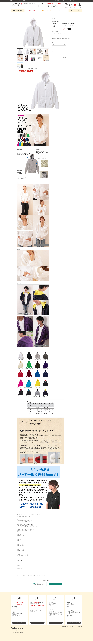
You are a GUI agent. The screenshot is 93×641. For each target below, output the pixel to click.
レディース (32, 10)
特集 (17, 10)
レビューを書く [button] (55, 583)
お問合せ (70, 7)
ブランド (75, 10)
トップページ (54, 18)
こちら (59, 40)
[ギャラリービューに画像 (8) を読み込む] (33, 58)
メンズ (61, 10)
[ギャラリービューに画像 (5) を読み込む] (46, 51)
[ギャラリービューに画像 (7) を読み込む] (27, 58)
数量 (53, 51)
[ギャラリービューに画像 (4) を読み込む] (40, 51)
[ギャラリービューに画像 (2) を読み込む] (27, 51)
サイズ (53, 42)
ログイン (79, 7)
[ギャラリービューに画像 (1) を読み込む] (20, 51)
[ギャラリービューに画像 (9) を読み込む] (40, 58)
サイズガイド (68, 0)
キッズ (46, 10)
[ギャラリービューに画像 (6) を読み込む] (20, 58)
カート (75, 7)
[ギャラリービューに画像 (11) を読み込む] (20, 65)
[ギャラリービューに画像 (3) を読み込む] (33, 51)
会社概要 (56, 0)
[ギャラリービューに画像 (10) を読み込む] (46, 58)
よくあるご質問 (62, 0)
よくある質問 (66, 7)
